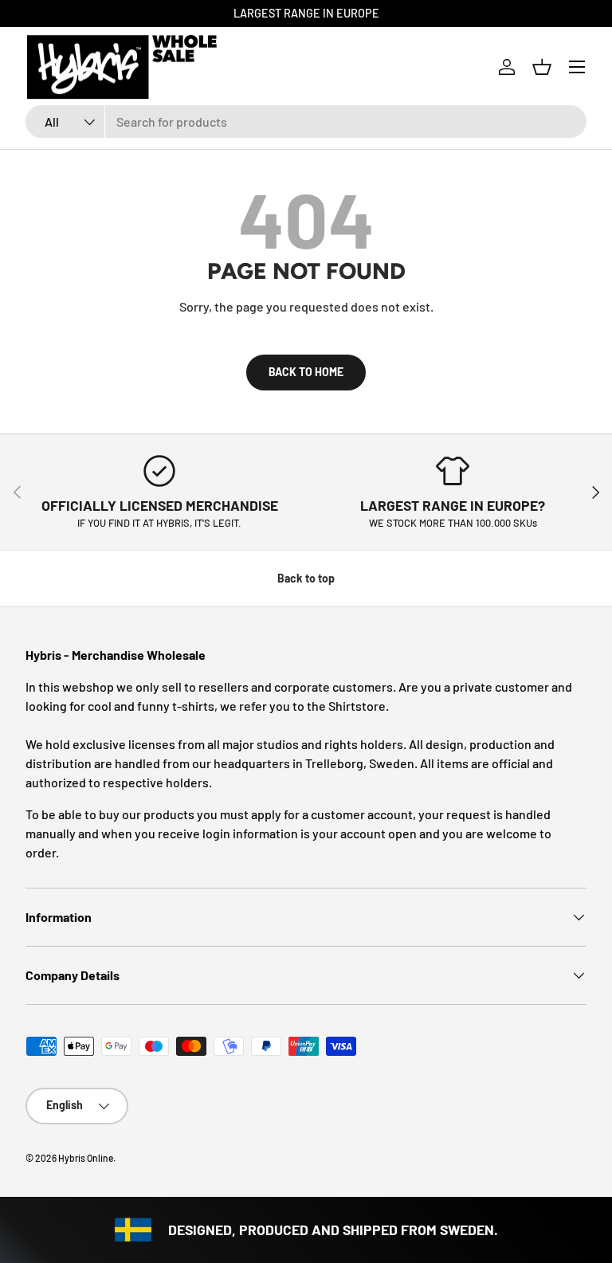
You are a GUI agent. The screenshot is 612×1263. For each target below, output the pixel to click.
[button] (541, 66)
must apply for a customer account (316, 814)
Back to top (306, 578)
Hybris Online (85, 1157)
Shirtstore (357, 705)
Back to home (306, 372)
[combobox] (306, 121)
